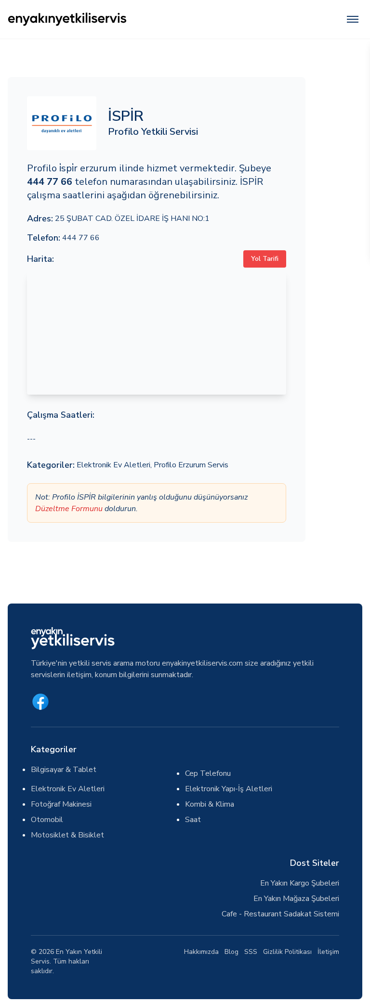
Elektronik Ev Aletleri (113, 465)
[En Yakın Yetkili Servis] (114, 19)
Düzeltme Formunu (69, 508)
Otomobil (47, 819)
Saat (193, 819)
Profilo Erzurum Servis (191, 465)
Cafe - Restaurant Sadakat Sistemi (280, 914)
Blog (231, 951)
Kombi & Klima (209, 804)
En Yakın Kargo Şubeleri (299, 883)
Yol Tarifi (264, 258)
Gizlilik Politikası (287, 951)
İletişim (328, 951)
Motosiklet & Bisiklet (67, 835)
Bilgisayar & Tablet (63, 769)
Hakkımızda (201, 951)
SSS (250, 951)
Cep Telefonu (208, 773)
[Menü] (352, 19)
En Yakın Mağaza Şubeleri (296, 898)
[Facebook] (40, 701)
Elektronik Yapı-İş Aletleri (228, 789)
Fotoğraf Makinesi (61, 804)
